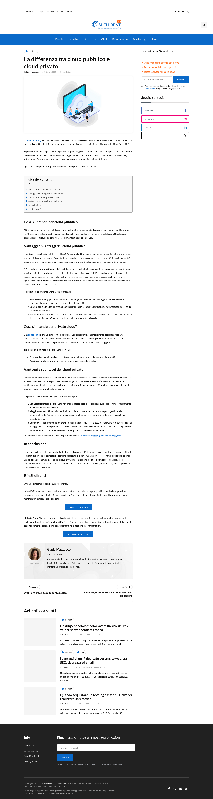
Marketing (139, 39)
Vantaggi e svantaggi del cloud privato (46, 201)
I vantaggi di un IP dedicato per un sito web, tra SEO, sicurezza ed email (93, 660)
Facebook (148, 110)
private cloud (33, 334)
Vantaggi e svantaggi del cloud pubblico (46, 193)
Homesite (28, 11)
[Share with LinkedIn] (9, 555)
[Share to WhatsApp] (9, 562)
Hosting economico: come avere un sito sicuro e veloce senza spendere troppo (94, 628)
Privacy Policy (30, 761)
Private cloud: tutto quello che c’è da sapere (100, 435)
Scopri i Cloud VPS (78, 507)
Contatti (69, 11)
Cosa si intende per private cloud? (44, 197)
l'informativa (150, 88)
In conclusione (34, 205)
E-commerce (120, 39)
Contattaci (29, 745)
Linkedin (148, 127)
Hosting (74, 39)
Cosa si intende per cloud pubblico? (44, 189)
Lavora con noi (31, 751)
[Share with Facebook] (9, 540)
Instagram (149, 119)
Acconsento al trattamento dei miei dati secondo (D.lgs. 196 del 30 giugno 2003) (165, 87)
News (154, 39)
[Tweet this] (9, 547)
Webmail (50, 11)
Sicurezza (90, 39)
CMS (104, 39)
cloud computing (33, 140)
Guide (60, 11)
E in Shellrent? (34, 209)
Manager (39, 11)
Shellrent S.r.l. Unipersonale (56, 783)
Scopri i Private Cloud (78, 534)
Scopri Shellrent (31, 756)
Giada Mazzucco (32, 72)
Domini (59, 39)
